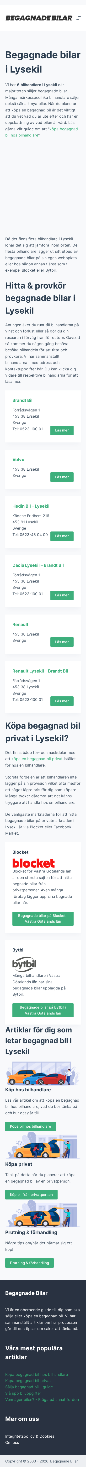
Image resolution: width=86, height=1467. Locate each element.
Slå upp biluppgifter (23, 1393)
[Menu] (78, 18)
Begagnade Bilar (64, 1461)
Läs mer (62, 430)
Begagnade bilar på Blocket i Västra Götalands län (43, 918)
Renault (20, 624)
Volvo (18, 459)
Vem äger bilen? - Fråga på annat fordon (42, 1399)
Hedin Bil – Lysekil (30, 506)
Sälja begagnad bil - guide (29, 1386)
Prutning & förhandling (29, 1263)
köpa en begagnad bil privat (37, 758)
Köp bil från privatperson (31, 1194)
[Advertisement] (43, 187)
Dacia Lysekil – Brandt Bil (38, 565)
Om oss (12, 1442)
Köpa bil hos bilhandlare (30, 1126)
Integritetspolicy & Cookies (29, 1436)
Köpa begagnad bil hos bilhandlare (36, 1374)
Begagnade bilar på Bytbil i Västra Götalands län (43, 1010)
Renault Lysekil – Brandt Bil (40, 670)
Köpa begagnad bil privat (28, 1380)
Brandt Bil (22, 400)
